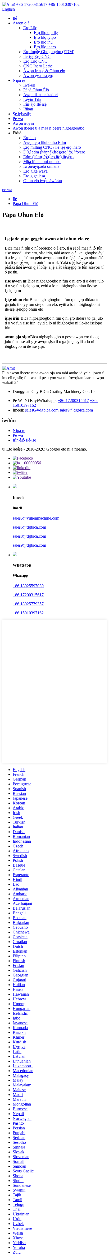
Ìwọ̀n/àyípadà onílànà (41, 166)
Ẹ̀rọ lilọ (29, 137)
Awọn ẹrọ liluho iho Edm (44, 142)
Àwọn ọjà (21, 23)
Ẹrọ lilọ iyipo (45, 37)
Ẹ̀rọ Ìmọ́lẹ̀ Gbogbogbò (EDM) (48, 51)
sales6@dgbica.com (41, 410)
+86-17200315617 (73, 400)
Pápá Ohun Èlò (36, 90)
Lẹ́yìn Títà (32, 99)
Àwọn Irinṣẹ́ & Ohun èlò (44, 70)
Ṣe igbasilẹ (22, 114)
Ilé (15, 18)
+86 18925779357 (28, 604)
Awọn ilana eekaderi (40, 94)
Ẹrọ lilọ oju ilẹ (46, 32)
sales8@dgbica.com (29, 536)
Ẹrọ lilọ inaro (45, 47)
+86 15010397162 (28, 613)
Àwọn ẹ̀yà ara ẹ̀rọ (38, 75)
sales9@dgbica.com (76, 410)
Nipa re (19, 80)
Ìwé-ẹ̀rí (29, 85)
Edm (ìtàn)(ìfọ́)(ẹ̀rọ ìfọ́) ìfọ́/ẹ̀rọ (48, 157)
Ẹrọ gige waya (35, 171)
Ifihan (28, 109)
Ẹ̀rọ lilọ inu (43, 42)
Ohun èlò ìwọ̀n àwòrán (42, 180)
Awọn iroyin (23, 123)
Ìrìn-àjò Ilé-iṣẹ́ (35, 104)
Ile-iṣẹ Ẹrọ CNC (37, 56)
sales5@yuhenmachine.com (36, 518)
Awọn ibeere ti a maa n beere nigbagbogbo (48, 128)
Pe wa (18, 118)
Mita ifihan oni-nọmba (42, 161)
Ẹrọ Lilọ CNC (35, 61)
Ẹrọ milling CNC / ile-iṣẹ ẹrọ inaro (52, 147)
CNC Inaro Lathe (38, 66)
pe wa (7, 189)
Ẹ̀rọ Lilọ (30, 27)
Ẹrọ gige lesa (34, 176)
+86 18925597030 (28, 586)
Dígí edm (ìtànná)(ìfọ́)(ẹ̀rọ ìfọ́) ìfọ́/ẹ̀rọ (54, 152)
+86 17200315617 (28, 595)
